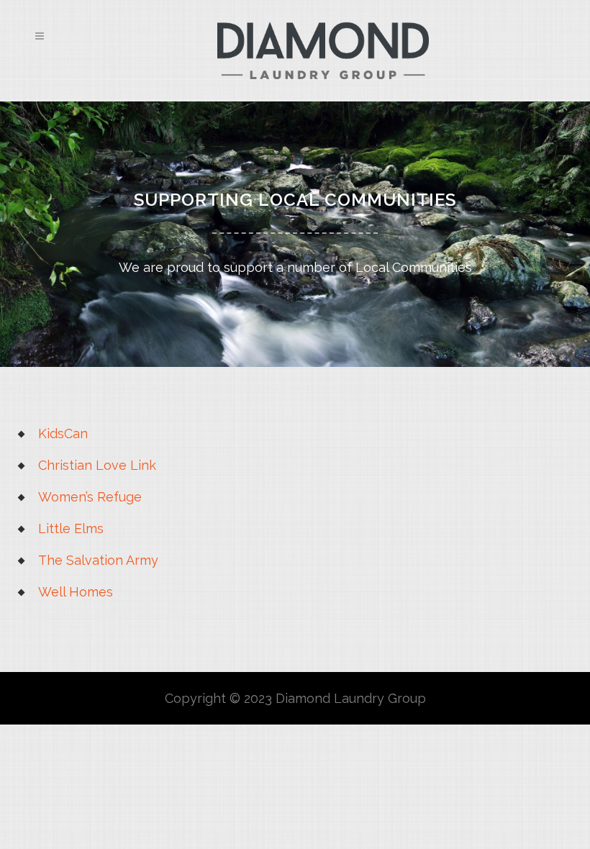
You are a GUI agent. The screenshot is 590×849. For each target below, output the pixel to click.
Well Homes (75, 591)
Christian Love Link (97, 465)
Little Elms (71, 528)
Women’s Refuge (90, 496)
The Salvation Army (98, 560)
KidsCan (63, 433)
